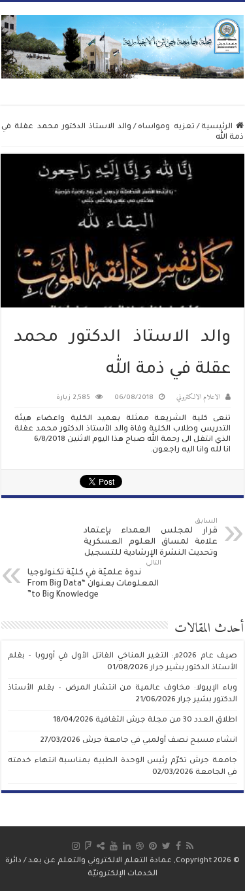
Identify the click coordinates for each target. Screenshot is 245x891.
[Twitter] (166, 846)
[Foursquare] (88, 846)
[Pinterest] (153, 846)
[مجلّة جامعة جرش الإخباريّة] (122, 46)
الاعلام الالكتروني (198, 397)
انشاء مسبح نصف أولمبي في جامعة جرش (159, 741)
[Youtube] (113, 846)
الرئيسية (218, 127)
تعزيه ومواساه (166, 127)
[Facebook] (178, 846)
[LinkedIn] (127, 846)
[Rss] (190, 846)
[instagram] (76, 846)
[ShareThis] (100, 846)
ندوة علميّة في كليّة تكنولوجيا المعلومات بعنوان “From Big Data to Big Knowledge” (94, 580)
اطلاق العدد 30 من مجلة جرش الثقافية (166, 720)
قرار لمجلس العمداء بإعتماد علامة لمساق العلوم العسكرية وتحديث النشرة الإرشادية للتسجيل (151, 538)
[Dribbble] (140, 846)
